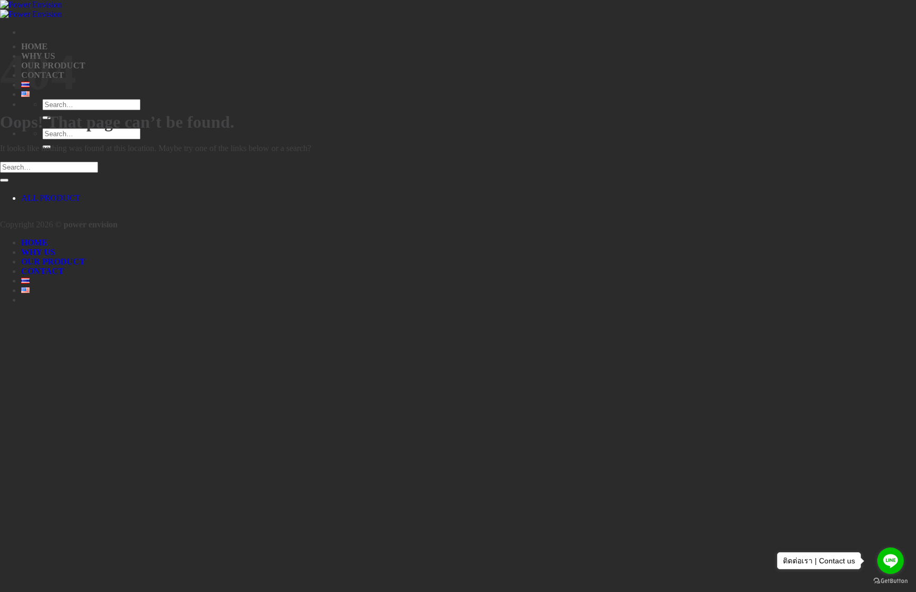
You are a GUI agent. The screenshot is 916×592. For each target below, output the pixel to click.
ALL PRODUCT (51, 197)
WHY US (38, 252)
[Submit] (4, 180)
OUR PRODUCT (53, 261)
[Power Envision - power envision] (31, 9)
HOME (34, 242)
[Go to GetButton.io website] (891, 581)
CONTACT (42, 271)
